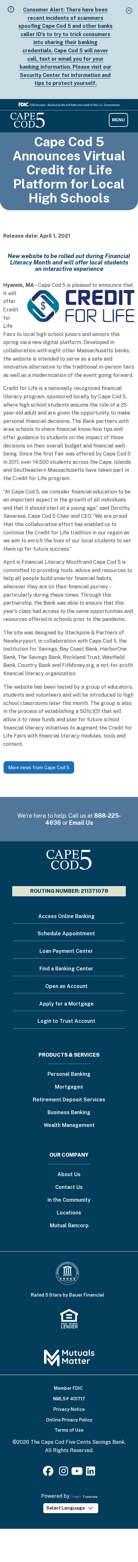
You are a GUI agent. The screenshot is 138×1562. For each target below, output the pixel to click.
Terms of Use (69, 1430)
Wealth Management (69, 1125)
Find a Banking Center (66, 969)
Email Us (81, 822)
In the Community (69, 1200)
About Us (69, 1174)
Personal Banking (69, 1074)
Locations (69, 1213)
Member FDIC (68, 1388)
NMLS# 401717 (69, 1398)
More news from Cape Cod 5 (38, 767)
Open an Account (66, 986)
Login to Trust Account (66, 1021)
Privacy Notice (69, 1409)
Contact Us (69, 1187)
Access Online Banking (66, 916)
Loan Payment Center (66, 951)
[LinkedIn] (90, 1473)
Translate (89, 1496)
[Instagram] (63, 1473)
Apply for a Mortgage (66, 1004)
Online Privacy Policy (69, 1419)
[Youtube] (77, 1473)
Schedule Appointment (66, 933)
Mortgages (69, 1087)
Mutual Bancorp (69, 1226)
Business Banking (69, 1112)
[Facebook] (49, 1473)
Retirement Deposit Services (69, 1100)
